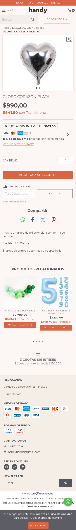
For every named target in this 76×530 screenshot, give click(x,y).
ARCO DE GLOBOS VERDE (20, 310)
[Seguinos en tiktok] (14, 467)
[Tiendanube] (38, 494)
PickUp (42, 386)
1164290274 (15, 446)
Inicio (6, 27)
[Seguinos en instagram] (6, 467)
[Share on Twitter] (42, 220)
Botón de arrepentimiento (38, 507)
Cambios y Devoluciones (19, 386)
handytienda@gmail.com (24, 452)
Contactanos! (12, 394)
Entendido (38, 525)
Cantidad (10, 160)
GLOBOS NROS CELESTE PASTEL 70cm (56, 312)
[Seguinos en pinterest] (22, 467)
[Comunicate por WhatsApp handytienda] (67, 502)
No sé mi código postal (14, 201)
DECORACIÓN (21, 27)
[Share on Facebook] (32, 220)
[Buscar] (32, 19)
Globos (38, 27)
